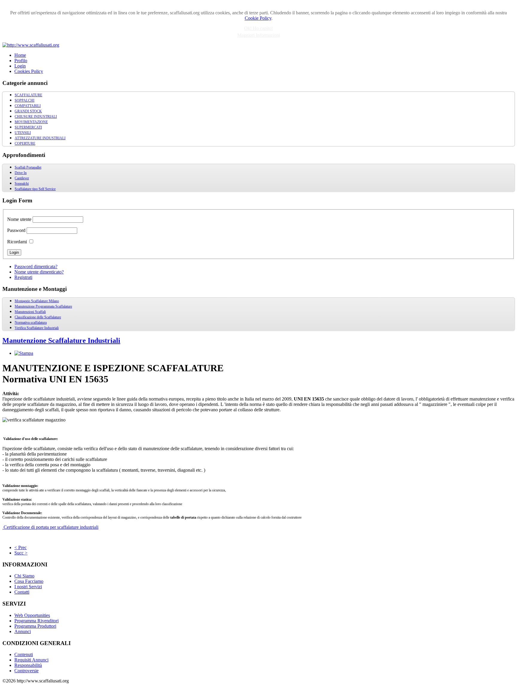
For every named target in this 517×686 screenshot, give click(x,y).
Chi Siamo (24, 575)
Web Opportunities (32, 615)
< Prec (20, 547)
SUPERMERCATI (28, 127)
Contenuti (23, 654)
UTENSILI (23, 133)
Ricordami (17, 241)
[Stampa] (23, 353)
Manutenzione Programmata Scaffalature (43, 306)
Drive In (21, 173)
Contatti (21, 592)
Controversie (26, 670)
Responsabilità (28, 665)
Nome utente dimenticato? (39, 271)
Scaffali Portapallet (28, 167)
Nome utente (19, 219)
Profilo (20, 60)
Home (20, 55)
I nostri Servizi (28, 586)
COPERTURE (25, 143)
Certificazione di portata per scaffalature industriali (50, 527)
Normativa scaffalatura (31, 322)
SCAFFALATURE (28, 95)
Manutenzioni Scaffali (30, 312)
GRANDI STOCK (28, 111)
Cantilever (22, 178)
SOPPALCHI (24, 100)
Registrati (23, 277)
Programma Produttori (35, 626)
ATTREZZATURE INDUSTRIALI (40, 138)
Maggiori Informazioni (258, 35)
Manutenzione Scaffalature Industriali (61, 340)
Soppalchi (22, 183)
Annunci (22, 631)
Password (16, 230)
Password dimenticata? (35, 266)
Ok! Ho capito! (258, 28)
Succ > (21, 552)
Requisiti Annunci (31, 659)
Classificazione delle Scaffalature (38, 317)
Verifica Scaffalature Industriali (37, 328)
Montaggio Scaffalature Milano (37, 301)
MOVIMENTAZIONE (31, 122)
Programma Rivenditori (36, 620)
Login (20, 65)
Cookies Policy (28, 71)
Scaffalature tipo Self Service (35, 189)
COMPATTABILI (28, 106)
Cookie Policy (258, 18)
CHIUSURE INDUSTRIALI (36, 116)
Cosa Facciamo (28, 581)
